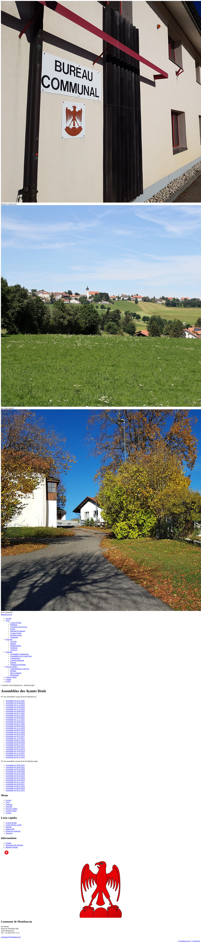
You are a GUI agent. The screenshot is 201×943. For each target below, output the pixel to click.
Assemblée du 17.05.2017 (15, 738)
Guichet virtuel (11, 677)
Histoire (13, 644)
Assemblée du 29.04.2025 (15, 703)
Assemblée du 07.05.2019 (15, 776)
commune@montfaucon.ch (11, 937)
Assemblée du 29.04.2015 (15, 747)
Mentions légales (12, 847)
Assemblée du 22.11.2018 (15, 732)
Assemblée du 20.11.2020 (15, 724)
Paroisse (13, 662)
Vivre (8, 621)
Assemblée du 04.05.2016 (15, 743)
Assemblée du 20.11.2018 (15, 778)
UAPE (8, 681)
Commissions (15, 658)
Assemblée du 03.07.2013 (15, 755)
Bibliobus (13, 625)
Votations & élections (18, 665)
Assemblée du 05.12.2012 (15, 757)
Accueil (8, 618)
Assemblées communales (19, 654)
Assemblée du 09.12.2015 (15, 745)
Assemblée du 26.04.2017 (15, 784)
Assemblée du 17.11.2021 (15, 720)
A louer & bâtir (15, 623)
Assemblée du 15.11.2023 (15, 709)
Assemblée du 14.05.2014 (15, 751)
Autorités (9, 652)
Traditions (14, 648)
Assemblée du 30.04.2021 (15, 722)
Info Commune (15, 673)
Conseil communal (17, 660)
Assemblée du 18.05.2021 (15, 765)
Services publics (11, 667)
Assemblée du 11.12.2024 (15, 705)
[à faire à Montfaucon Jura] (6, 854)
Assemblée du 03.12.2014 (15, 749)
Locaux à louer (15, 633)
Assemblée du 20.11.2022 (15, 715)
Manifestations (15, 646)
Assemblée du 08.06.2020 (15, 726)
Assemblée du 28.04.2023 (15, 711)
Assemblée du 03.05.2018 (15, 734)
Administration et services (19, 669)
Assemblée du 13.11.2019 (15, 728)
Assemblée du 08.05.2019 (15, 730)
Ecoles (12, 629)
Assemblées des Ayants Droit (21, 656)
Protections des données (14, 845)
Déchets (13, 671)
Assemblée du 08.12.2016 (15, 740)
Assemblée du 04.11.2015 (15, 790)
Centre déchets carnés (14, 825)
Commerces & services (18, 627)
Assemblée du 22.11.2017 (15, 782)
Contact (8, 679)
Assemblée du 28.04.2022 (15, 717)
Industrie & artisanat (17, 631)
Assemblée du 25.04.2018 (15, 780)
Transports (14, 637)
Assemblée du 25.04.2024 (15, 707)
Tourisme (9, 639)
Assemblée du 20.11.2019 (15, 774)
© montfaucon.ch (184, 941)
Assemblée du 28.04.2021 (15, 767)
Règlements (14, 675)
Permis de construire (13, 831)
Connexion (196, 941)
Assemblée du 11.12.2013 (15, 753)
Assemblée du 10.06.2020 (15, 771)
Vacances (13, 650)
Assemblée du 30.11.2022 (15, 713)
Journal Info (10, 829)
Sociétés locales (16, 635)
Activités (13, 641)
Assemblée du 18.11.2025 (15, 701)
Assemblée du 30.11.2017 (15, 736)
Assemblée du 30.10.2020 (15, 769)
